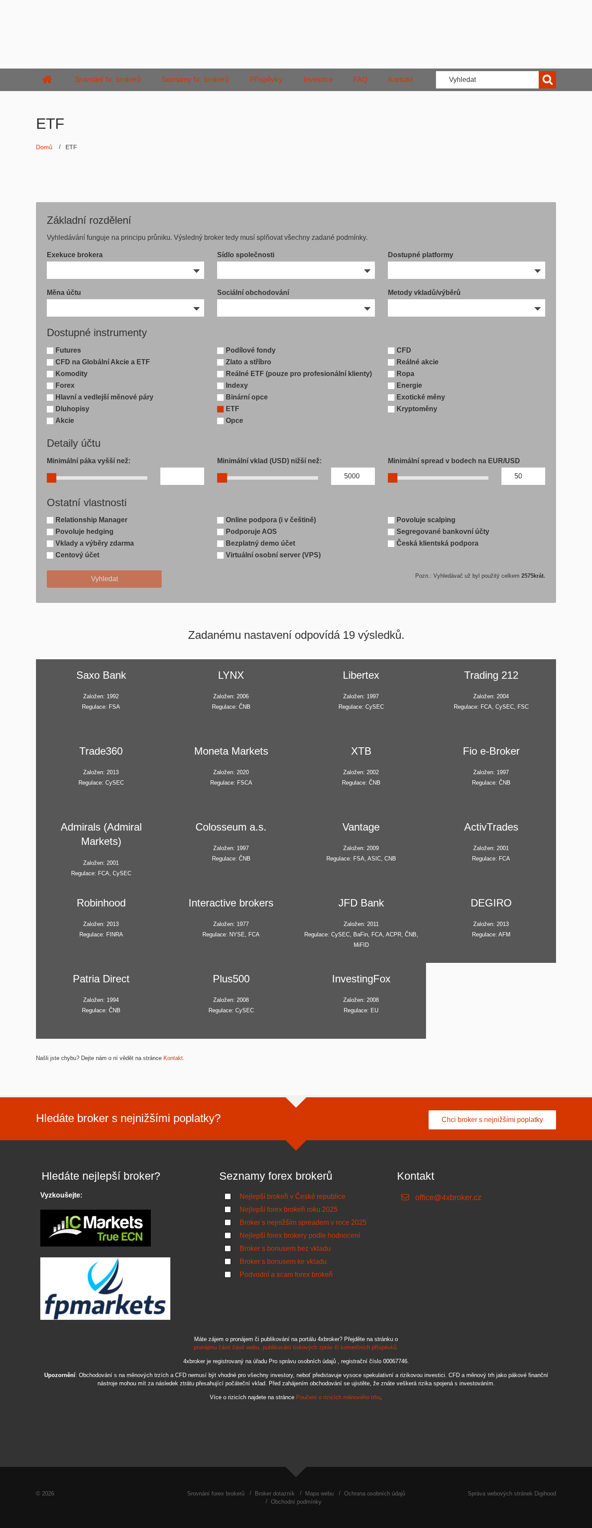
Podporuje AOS (251, 531)
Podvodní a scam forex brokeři (286, 1274)
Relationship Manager (91, 520)
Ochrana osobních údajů (374, 1493)
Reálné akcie (418, 362)
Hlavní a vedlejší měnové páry (104, 397)
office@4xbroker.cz (448, 1197)
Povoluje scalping (426, 520)
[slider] (51, 477)
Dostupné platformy (420, 254)
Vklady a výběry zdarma (94, 543)
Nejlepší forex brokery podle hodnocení (300, 1235)
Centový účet (77, 555)
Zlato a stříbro (248, 362)
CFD (404, 350)
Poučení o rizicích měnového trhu (338, 1397)
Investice (318, 79)
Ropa (405, 373)
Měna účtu (64, 292)
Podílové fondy (251, 350)
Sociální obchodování (253, 292)
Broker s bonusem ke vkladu (283, 1261)
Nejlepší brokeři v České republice (292, 1196)
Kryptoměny (417, 408)
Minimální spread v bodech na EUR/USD (454, 461)
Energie (409, 385)
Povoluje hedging (84, 531)
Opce (234, 420)
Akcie (64, 420)
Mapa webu (319, 1493)
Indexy (237, 385)
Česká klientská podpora (437, 543)
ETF (232, 408)
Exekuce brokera (75, 254)
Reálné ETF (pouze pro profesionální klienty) (299, 373)
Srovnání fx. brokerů (108, 79)
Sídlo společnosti (245, 254)
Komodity (71, 373)
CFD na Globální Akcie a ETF (102, 362)
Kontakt (400, 79)
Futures (68, 350)
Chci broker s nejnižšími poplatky (492, 1119)
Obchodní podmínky (296, 1502)
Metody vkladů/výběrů (424, 292)
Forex (65, 385)
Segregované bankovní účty (443, 531)
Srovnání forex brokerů (215, 1493)
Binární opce (247, 397)
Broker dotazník (275, 1493)
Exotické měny (421, 397)
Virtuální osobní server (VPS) (273, 555)
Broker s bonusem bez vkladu (285, 1248)
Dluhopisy (72, 408)
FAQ (360, 79)
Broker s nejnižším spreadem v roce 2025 (303, 1222)
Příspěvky (266, 79)
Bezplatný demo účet (260, 543)
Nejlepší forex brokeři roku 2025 (289, 1209)
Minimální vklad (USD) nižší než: (269, 461)
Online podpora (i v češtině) (271, 520)
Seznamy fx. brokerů (195, 79)
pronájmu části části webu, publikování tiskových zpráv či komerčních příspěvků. (296, 1347)
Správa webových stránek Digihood (512, 1493)
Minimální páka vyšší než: (88, 461)
